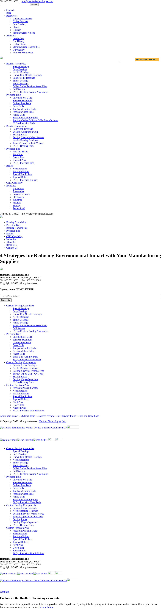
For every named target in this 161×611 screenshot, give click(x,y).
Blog (8, 13)
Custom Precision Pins (17, 385)
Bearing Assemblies (16, 63)
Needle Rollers (20, 168)
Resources (11, 15)
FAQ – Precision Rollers (25, 180)
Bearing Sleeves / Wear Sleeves (28, 137)
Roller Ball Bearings (23, 129)
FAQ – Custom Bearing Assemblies (30, 92)
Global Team (19, 44)
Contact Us (11, 247)
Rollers (9, 165)
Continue (4, 592)
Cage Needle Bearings (24, 77)
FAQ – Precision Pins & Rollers (28, 410)
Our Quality (19, 49)
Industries (11, 185)
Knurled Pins (19, 160)
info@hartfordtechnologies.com (37, 1)
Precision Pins (13, 148)
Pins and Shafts (20, 151)
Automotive (18, 191)
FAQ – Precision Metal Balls (27, 359)
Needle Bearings (21, 72)
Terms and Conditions (88, 416)
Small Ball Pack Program (25, 117)
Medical (17, 202)
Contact (10, 10)
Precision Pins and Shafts (25, 388)
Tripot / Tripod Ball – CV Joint (28, 143)
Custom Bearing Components (21, 362)
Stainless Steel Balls (22, 100)
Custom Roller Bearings (24, 365)
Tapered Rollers (20, 177)
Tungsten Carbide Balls (24, 109)
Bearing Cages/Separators (25, 131)
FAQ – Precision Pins (23, 163)
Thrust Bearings (20, 80)
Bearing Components (16, 126)
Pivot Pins (18, 154)
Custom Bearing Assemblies (20, 305)
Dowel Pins (18, 157)
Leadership (18, 38)
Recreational (19, 208)
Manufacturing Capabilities (26, 47)
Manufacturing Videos (24, 32)
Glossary (17, 30)
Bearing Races (20, 134)
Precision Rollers (21, 171)
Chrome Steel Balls (22, 97)
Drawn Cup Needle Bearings (27, 75)
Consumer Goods (21, 194)
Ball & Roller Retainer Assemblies (30, 86)
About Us (11, 35)
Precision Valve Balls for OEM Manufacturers (35, 120)
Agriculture (18, 188)
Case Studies (19, 24)
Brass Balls (18, 106)
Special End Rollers (22, 174)
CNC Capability (14, 182)
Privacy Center (54, 416)
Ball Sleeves (19, 89)
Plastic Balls (19, 114)
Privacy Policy (69, 416)
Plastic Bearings (20, 83)
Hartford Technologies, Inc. (52, 421)
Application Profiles (22, 18)
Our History (19, 41)
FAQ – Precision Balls (24, 123)
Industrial (17, 199)
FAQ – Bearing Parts (23, 146)
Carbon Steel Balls (22, 103)
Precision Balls (13, 94)
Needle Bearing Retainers (25, 140)
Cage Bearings (20, 69)
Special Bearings (21, 66)
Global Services (20, 21)
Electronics (18, 197)
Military (16, 205)
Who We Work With (23, 52)
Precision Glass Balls (23, 112)
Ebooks (16, 27)
